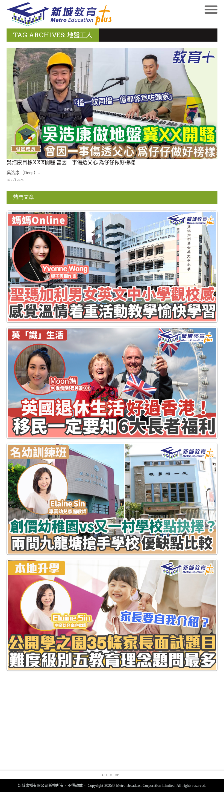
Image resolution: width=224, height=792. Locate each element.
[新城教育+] (59, 14)
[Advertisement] (112, 726)
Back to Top (109, 775)
